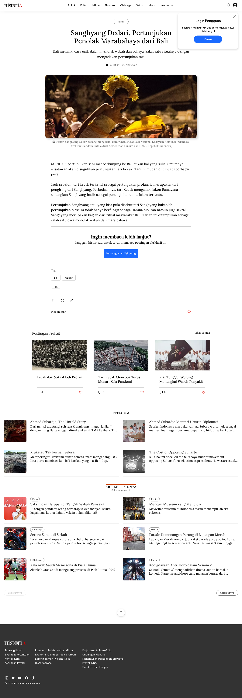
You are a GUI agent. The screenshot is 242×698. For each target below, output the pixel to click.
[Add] (121, 106)
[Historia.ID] (13, 5)
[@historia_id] (13, 678)
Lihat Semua (202, 332)
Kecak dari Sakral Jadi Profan (59, 377)
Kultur (56, 287)
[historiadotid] (6, 678)
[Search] (229, 5)
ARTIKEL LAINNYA (121, 487)
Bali (56, 277)
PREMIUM (121, 413)
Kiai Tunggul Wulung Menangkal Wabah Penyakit (181, 379)
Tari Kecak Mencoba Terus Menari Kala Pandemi (119, 379)
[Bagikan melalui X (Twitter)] (62, 300)
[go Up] (121, 613)
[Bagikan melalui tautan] (71, 300)
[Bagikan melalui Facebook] (53, 300)
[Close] (234, 17)
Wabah (68, 277)
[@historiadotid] (20, 678)
